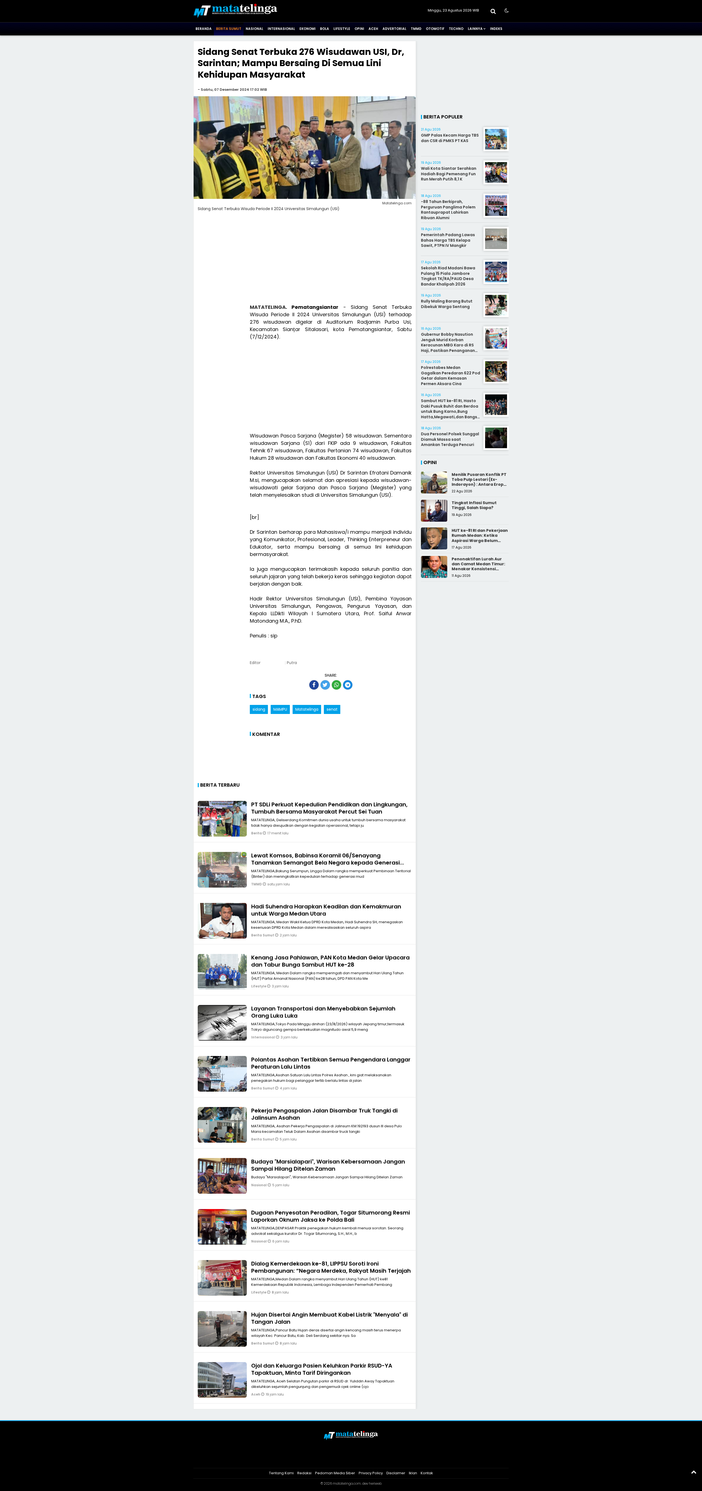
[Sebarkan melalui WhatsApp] (336, 685)
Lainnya (475, 28)
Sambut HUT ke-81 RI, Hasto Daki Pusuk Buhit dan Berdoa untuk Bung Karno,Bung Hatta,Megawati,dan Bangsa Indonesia (450, 411)
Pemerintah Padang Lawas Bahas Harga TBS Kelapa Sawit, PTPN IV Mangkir (448, 240)
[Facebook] (330, 1459)
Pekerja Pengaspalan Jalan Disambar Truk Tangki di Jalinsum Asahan (324, 1114)
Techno (456, 28)
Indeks (496, 28)
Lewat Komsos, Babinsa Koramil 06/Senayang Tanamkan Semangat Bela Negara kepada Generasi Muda (325, 863)
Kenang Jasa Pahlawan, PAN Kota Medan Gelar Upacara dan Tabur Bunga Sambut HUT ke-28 (330, 961)
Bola (324, 28)
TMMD (416, 28)
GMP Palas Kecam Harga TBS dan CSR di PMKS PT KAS (450, 137)
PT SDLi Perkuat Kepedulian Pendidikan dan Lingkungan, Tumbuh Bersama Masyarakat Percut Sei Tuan (329, 808)
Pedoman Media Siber (335, 1473)
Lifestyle (341, 28)
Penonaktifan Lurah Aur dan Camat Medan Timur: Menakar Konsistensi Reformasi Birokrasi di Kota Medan (478, 569)
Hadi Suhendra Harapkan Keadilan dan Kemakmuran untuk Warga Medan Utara (326, 910)
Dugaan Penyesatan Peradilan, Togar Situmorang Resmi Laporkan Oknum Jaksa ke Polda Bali (330, 1216)
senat (332, 709)
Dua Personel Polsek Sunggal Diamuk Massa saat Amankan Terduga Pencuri (450, 439)
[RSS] (372, 1459)
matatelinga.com (347, 1483)
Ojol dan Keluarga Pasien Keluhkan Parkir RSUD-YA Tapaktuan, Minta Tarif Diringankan (321, 1369)
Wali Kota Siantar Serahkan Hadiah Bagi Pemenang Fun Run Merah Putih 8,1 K (448, 174)
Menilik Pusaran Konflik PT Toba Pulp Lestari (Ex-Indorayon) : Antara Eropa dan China (479, 482)
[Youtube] (358, 1459)
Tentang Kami (281, 1473)
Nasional (254, 28)
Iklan (413, 1473)
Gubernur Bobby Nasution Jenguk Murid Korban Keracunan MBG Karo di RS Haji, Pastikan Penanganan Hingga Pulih (448, 345)
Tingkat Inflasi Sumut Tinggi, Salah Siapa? (474, 505)
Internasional (281, 28)
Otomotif (435, 28)
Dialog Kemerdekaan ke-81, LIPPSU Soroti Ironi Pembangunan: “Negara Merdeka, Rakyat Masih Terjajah (331, 1267)
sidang (259, 709)
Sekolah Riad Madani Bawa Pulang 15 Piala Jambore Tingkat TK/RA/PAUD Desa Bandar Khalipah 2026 (448, 276)
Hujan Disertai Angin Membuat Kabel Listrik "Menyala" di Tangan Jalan (329, 1318)
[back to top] (693, 1471)
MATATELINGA (268, 307)
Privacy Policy (371, 1473)
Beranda (204, 28)
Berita (257, 833)
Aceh (373, 28)
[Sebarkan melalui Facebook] (314, 685)
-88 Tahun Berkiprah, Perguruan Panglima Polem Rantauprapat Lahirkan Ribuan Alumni (448, 210)
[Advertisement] (305, 260)
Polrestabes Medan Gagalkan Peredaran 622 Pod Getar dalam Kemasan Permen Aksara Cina (450, 375)
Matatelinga (306, 709)
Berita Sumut (228, 28)
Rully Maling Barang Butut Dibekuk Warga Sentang (446, 303)
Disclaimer (395, 1473)
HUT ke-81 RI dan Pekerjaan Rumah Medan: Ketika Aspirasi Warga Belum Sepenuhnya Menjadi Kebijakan (480, 540)
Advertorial (394, 28)
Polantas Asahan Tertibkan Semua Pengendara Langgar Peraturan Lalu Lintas (331, 1063)
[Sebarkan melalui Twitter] (325, 685)
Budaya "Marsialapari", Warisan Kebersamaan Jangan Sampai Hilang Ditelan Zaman (328, 1165)
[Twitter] (344, 1459)
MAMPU (280, 709)
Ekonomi (307, 28)
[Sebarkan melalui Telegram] (348, 685)
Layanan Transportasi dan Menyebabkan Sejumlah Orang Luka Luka (323, 1012)
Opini (359, 28)
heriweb (375, 1483)
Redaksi (304, 1473)
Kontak (427, 1473)
